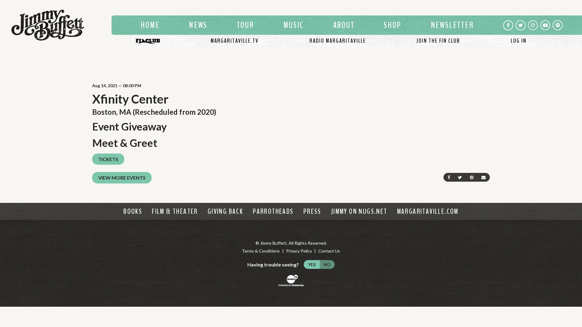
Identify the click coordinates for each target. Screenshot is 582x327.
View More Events (122, 177)
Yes (312, 264)
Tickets (108, 159)
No (326, 264)
